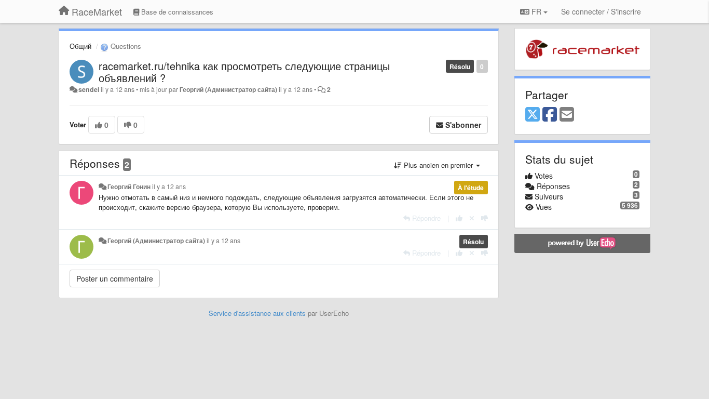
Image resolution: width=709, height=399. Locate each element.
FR (536, 11)
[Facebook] (549, 115)
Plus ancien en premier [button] (438, 165)
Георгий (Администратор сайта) (228, 89)
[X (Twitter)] (532, 115)
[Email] (567, 115)
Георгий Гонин (129, 186)
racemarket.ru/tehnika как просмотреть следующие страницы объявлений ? (244, 71)
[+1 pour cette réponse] (459, 218)
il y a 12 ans (169, 186)
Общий (80, 46)
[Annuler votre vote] (471, 218)
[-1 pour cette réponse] (484, 218)
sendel (88, 89)
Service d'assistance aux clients (257, 313)
